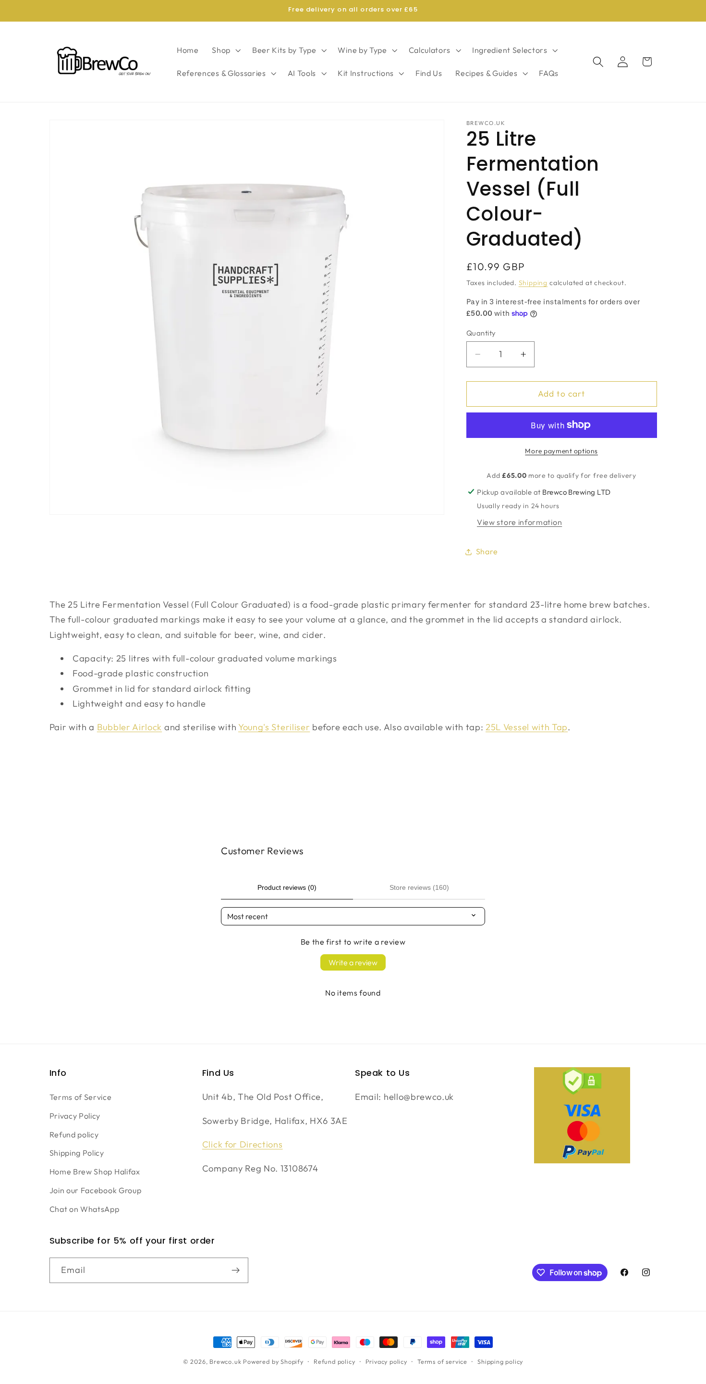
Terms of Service (80, 1097)
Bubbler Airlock (129, 727)
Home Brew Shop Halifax (94, 1171)
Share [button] (487, 551)
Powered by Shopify (273, 1361)
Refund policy (74, 1134)
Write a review (353, 962)
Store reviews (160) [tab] (419, 887)
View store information (519, 522)
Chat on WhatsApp (84, 1209)
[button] (225, 50)
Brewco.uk (225, 1361)
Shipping (533, 282)
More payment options (561, 451)
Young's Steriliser (274, 727)
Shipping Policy (76, 1153)
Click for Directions (242, 1144)
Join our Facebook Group (95, 1190)
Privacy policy (386, 1361)
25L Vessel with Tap (527, 727)
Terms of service (442, 1361)
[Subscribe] (235, 1271)
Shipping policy (500, 1361)
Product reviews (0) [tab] (286, 887)
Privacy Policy (75, 1116)
